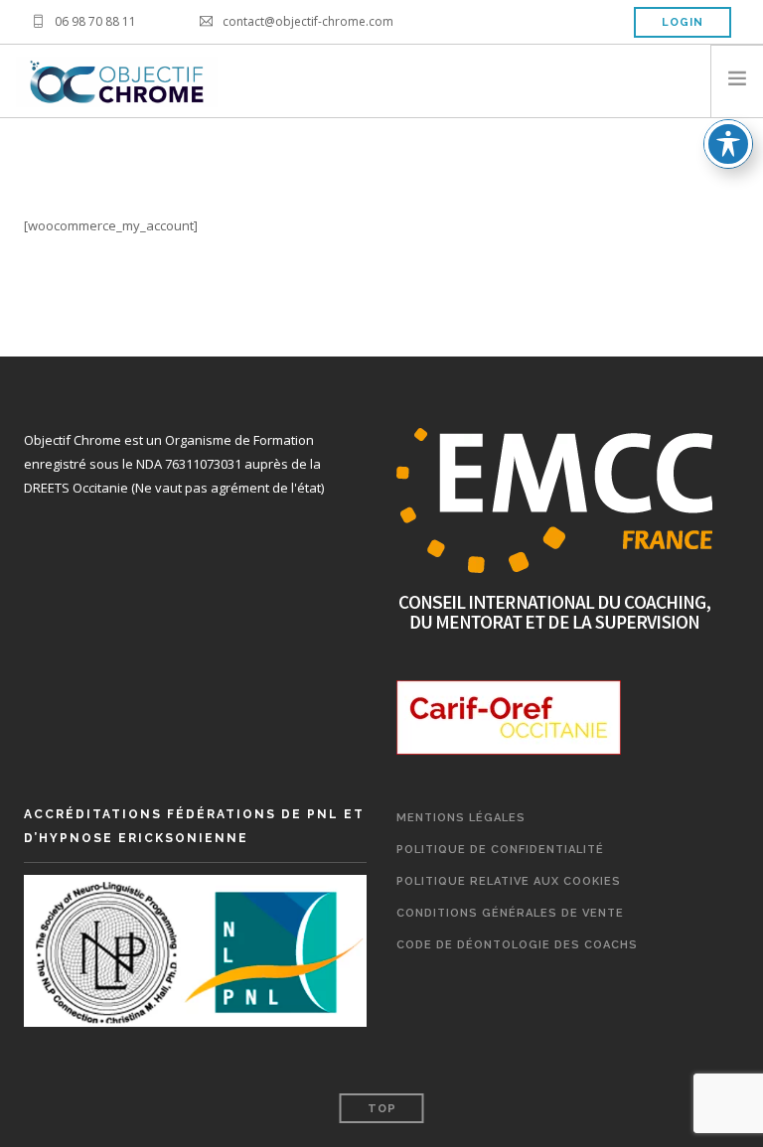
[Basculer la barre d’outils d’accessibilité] (728, 144)
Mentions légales (461, 817)
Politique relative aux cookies (508, 881)
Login (682, 22)
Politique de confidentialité (500, 849)
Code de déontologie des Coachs (517, 944)
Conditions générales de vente (510, 913)
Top (382, 1108)
